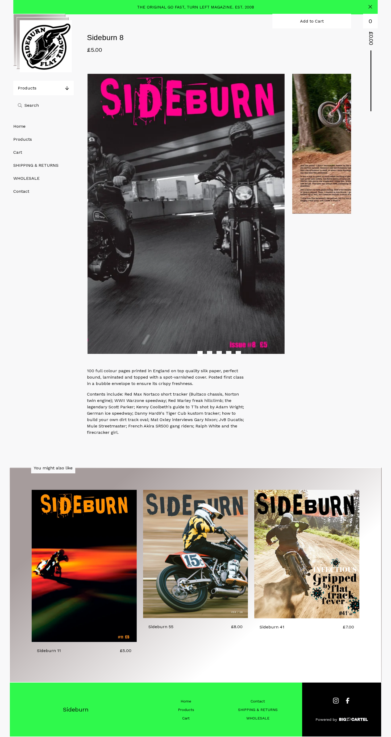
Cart (17, 152)
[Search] (20, 105)
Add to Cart (312, 21)
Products (27, 88)
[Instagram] (336, 700)
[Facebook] (347, 700)
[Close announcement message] (370, 7)
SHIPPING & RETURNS (36, 165)
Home (19, 126)
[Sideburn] (46, 46)
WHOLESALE (26, 178)
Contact (21, 191)
